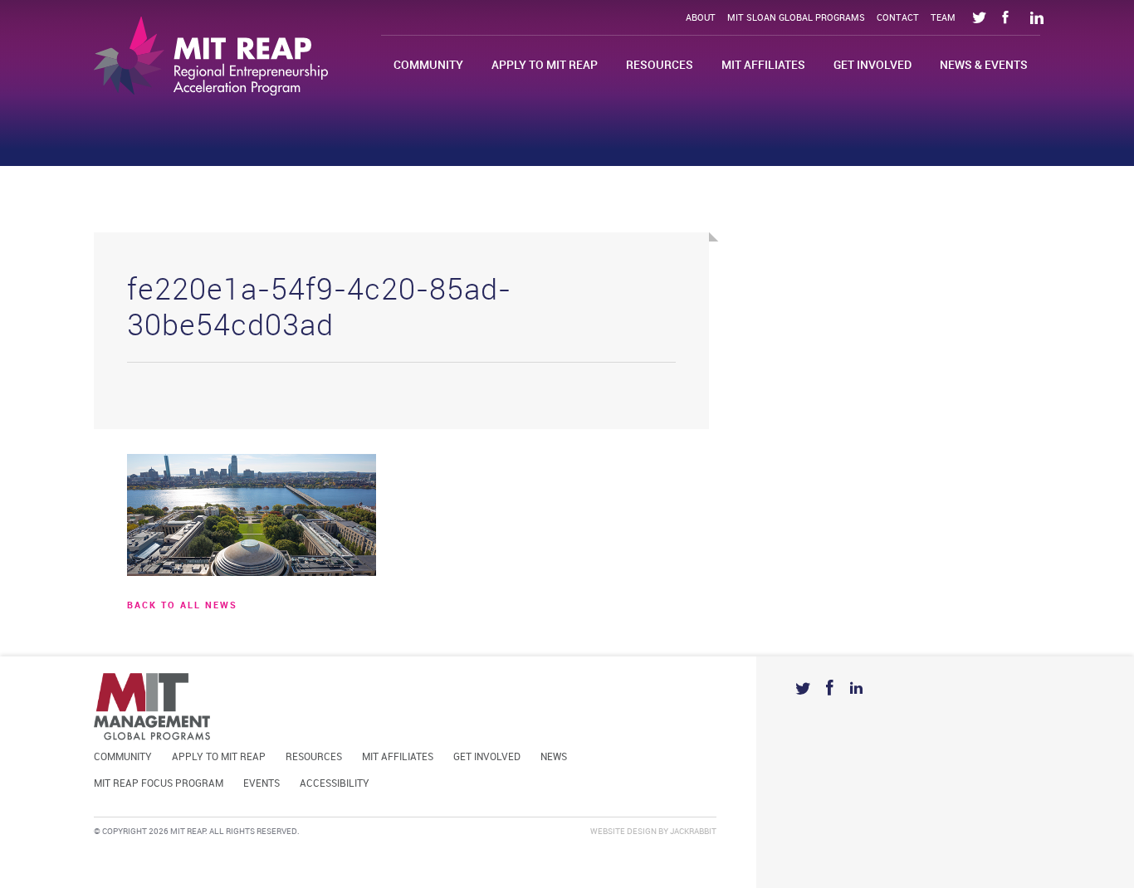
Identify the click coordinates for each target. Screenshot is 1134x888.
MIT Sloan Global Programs (796, 18)
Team (943, 18)
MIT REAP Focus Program (158, 783)
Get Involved (872, 65)
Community (428, 65)
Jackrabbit (693, 831)
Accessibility (334, 783)
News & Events (984, 65)
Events (261, 783)
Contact (898, 18)
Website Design (623, 831)
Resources (659, 65)
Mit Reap (211, 56)
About (701, 18)
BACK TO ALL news (182, 606)
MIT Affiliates (763, 65)
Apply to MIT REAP (544, 65)
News (553, 757)
